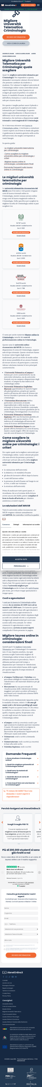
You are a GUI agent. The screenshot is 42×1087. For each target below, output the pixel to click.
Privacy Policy (6, 996)
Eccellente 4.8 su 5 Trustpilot (21, 1)
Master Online (6, 1009)
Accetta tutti (21, 559)
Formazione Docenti (8, 1024)
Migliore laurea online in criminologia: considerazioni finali (18, 162)
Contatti (5, 980)
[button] (2, 822)
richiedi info (17, 232)
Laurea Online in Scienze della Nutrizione (14, 1022)
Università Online (7, 1004)
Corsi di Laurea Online (9, 1006)
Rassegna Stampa (8, 985)
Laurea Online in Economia (10, 1019)
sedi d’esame (34, 588)
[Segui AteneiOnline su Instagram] (6, 977)
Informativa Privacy (15, 948)
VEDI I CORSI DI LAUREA (16, 43)
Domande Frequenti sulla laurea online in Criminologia (18, 168)
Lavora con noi (7, 983)
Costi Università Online (9, 1014)
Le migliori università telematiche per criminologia (19, 149)
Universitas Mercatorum (16, 400)
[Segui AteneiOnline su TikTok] (9, 977)
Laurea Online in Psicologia (10, 1017)
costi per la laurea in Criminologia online (19, 602)
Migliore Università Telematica (11, 1011)
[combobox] (6, 924)
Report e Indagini (7, 988)
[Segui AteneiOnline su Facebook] (3, 977)
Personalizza (20, 566)
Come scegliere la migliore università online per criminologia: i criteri (19, 156)
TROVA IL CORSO (29, 5)
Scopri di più (21, 235)
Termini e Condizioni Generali (21, 945)
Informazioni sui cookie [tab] (31, 524)
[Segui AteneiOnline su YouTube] (13, 977)
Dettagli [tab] (16, 524)
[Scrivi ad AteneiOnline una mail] (16, 977)
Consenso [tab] (6, 524)
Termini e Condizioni (8, 991)
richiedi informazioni (16, 37)
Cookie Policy (6, 993)
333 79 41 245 (32, 9)
